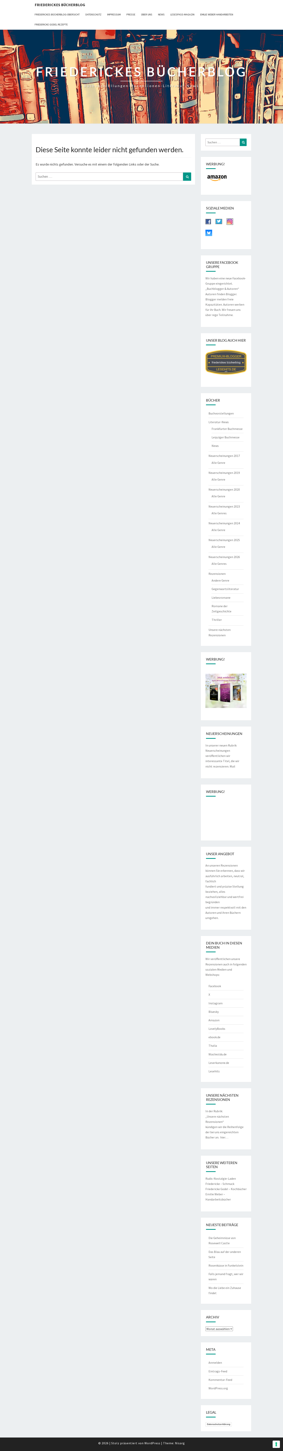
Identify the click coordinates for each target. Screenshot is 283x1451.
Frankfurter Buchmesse (227, 429)
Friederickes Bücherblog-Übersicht (57, 14)
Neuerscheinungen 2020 (224, 489)
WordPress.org (218, 1388)
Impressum (114, 14)
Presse (130, 14)
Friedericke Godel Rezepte (51, 24)
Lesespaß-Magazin (182, 14)
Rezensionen (217, 574)
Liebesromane (221, 597)
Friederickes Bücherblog (60, 4)
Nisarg (180, 1443)
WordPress (152, 1443)
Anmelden (215, 1362)
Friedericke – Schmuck (219, 1184)
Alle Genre (218, 463)
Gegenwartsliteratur (225, 589)
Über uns (146, 14)
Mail (232, 766)
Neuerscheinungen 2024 (224, 523)
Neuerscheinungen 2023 (224, 506)
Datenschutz (93, 14)
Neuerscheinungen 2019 (224, 473)
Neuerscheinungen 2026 (224, 557)
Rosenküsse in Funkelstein (225, 1265)
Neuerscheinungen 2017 (224, 456)
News (161, 14)
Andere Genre (220, 580)
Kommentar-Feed (220, 1380)
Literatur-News (218, 422)
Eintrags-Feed (217, 1371)
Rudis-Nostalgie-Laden (220, 1178)
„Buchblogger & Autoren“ (222, 289)
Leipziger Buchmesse (225, 437)
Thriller (217, 620)
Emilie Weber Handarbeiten (216, 14)
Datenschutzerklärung (218, 1424)
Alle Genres (219, 513)
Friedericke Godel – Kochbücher (226, 1189)
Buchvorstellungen (221, 413)
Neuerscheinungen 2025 (224, 540)
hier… (224, 1137)
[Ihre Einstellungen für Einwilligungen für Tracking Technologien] (276, 1444)
